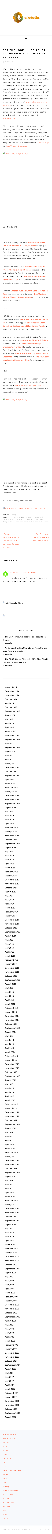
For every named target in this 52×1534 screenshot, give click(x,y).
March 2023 (10, 731)
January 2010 (11, 1252)
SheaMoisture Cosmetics (16, 146)
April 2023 (9, 727)
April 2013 (9, 1096)
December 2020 (12, 767)
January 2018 (11, 876)
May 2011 (9, 1188)
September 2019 (12, 803)
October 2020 (11, 771)
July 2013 (9, 1084)
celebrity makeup (33, 517)
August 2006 (10, 1417)
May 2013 (9, 1092)
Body (5, 1446)
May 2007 (9, 1381)
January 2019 (11, 831)
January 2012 (11, 1156)
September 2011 (12, 1172)
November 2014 (12, 1020)
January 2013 (11, 1108)
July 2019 (9, 811)
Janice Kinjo (44, 142)
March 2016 (10, 956)
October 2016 (11, 928)
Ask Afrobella (9, 1438)
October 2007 (11, 1361)
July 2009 (9, 1277)
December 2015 (12, 968)
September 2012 (12, 1124)
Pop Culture (8, 1494)
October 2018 (11, 839)
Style (5, 1514)
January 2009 (11, 1301)
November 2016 (12, 924)
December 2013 (12, 1064)
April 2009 (9, 1289)
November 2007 (12, 1357)
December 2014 (12, 1016)
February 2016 (11, 960)
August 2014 (10, 1032)
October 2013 (11, 1072)
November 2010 (12, 1212)
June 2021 (9, 755)
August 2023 (10, 715)
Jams (5, 1478)
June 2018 (9, 855)
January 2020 (11, 791)
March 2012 (10, 1148)
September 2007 (12, 1365)
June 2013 (9, 1088)
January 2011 (11, 1204)
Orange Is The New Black (11, 522)
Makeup (13, 514)
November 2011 (12, 1164)
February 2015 (11, 1008)
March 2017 (10, 908)
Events (6, 1454)
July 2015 (9, 988)
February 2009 (11, 1297)
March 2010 (10, 1244)
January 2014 (11, 1060)
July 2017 (9, 896)
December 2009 (12, 1256)
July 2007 (9, 1373)
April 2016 (9, 952)
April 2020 (9, 779)
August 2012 (10, 1128)
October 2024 (11, 699)
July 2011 (9, 1180)
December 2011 (12, 1160)
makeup (41, 519)
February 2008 (11, 1345)
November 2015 (12, 972)
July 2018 (9, 851)
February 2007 (11, 1393)
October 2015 (11, 976)
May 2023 (9, 723)
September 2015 (12, 980)
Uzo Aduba (44, 522)
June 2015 (9, 992)
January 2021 (11, 763)
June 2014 (9, 1040)
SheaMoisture (9, 118)
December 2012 (12, 1112)
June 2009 (9, 1281)
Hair (4, 1466)
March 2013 (10, 1100)
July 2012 (9, 1132)
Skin (4, 1510)
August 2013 (10, 1080)
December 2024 (12, 691)
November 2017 (12, 884)
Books (5, 1450)
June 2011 (9, 1184)
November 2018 (12, 835)
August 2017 (10, 892)
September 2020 (12, 775)
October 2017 (11, 888)
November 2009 (12, 1260)
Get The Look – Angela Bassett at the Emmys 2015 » (41, 537)
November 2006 (12, 1405)
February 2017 (11, 912)
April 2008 (9, 1337)
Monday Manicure (10, 1490)
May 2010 (9, 1236)
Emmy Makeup (19, 519)
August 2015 (10, 984)
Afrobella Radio (10, 1434)
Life (4, 1482)
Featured (7, 1458)
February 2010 (11, 1248)
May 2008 (9, 1333)
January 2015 (11, 1012)
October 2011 (11, 1168)
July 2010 (9, 1228)
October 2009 (11, 1265)
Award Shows (16, 517)
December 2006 (12, 1401)
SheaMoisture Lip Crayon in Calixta (30, 385)
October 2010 (11, 1216)
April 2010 (9, 1240)
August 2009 (10, 1273)
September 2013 (12, 1076)
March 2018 (10, 868)
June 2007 (9, 1377)
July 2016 (9, 940)
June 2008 (9, 1329)
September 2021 (12, 747)
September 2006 (12, 1413)
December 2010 (12, 1208)
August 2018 (10, 847)
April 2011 (9, 1192)
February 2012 (11, 1152)
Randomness (8, 1502)
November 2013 (12, 1068)
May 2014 (9, 1044)
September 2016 (12, 932)
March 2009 (10, 1293)
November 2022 (12, 735)
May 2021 (9, 759)
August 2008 (10, 1321)
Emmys (27, 519)
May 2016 (9, 948)
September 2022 (12, 739)
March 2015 (10, 1004)
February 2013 (11, 1104)
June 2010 (9, 1232)
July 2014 (9, 1036)
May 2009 (9, 1285)
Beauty (24, 517)
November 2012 (12, 1116)
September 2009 (12, 1269)
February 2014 (11, 1056)
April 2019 (9, 823)
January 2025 (11, 687)
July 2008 (9, 1325)
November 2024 (12, 695)
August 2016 (10, 936)
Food (5, 1462)
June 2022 (9, 743)
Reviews (6, 1506)
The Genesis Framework (39, 1529)
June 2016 (9, 944)
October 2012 (11, 1120)
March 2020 (10, 783)
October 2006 (11, 1409)
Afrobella (26, 17)
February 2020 (11, 787)
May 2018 (9, 860)
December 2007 (12, 1353)
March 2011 (10, 1196)
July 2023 (9, 719)
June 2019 (9, 815)
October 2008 (11, 1313)
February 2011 (11, 1200)
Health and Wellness (12, 1470)
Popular (6, 1498)
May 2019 (9, 819)
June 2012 (9, 1136)
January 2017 (11, 916)
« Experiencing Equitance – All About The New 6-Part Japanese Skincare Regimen (12, 540)
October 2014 (11, 1024)
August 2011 (10, 1176)
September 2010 (12, 1220)
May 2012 (9, 1140)
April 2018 (9, 864)
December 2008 (12, 1305)
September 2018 (12, 843)
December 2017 (12, 880)
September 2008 (12, 1317)
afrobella (8, 643)
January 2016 (11, 964)
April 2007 (9, 1385)
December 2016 (12, 920)
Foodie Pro (22, 1529)
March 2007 (10, 1389)
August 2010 (10, 1224)
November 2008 (12, 1309)
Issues (5, 1474)
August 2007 (10, 1369)
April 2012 (9, 1144)
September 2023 (12, 711)
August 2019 (10, 807)
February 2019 (11, 827)
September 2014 (12, 1028)
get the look (34, 519)
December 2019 (12, 795)
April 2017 (9, 904)
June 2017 (9, 900)
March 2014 (10, 1052)
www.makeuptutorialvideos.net (24, 573)
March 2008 (10, 1341)
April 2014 (9, 1048)
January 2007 (11, 1397)
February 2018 (11, 872)
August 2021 (10, 751)
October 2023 (11, 707)
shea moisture (25, 522)
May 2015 (9, 996)
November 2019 (12, 799)
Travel (5, 1518)
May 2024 (9, 703)
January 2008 (11, 1349)
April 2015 (9, 1000)
